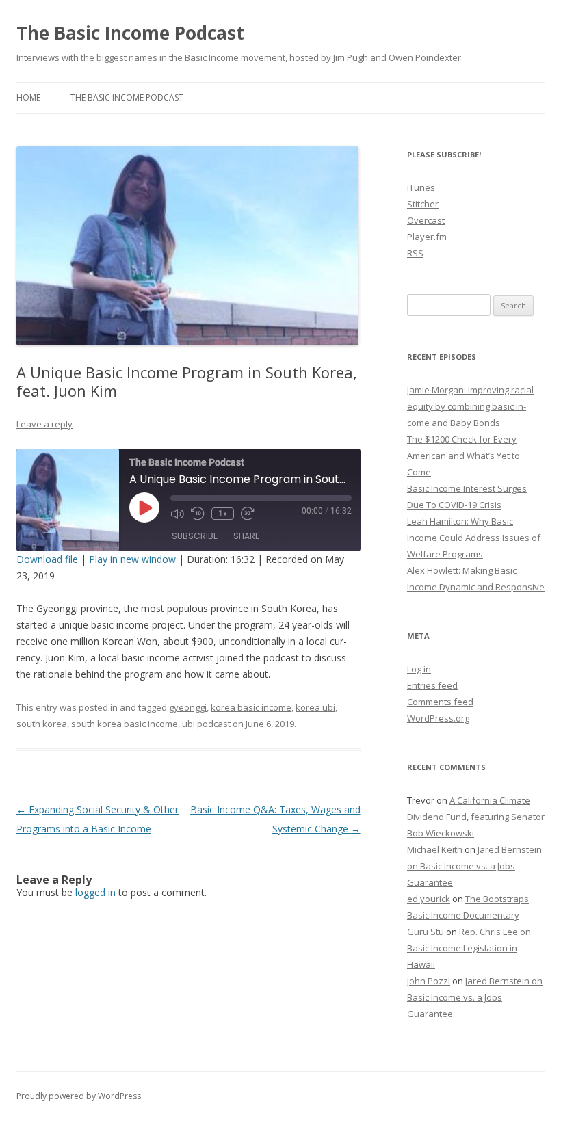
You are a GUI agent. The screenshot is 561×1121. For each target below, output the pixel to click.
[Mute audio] (177, 513)
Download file (47, 559)
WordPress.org (438, 718)
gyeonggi (188, 707)
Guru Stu (425, 931)
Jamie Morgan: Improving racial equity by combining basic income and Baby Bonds (470, 406)
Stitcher (423, 204)
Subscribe (195, 536)
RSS (415, 253)
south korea (41, 723)
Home (28, 97)
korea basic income (251, 707)
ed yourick (428, 899)
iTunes (421, 187)
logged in (95, 892)
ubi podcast (206, 723)
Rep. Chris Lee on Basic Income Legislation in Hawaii (469, 948)
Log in (419, 669)
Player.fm (427, 236)
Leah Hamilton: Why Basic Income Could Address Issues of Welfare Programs (473, 537)
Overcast (426, 220)
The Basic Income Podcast (130, 33)
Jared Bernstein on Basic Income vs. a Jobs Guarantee (474, 865)
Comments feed (440, 702)
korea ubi (315, 707)
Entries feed (432, 685)
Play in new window (132, 559)
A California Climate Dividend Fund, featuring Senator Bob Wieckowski (476, 816)
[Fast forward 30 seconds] (248, 513)
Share (246, 536)
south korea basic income (124, 723)
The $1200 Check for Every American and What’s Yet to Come (463, 455)
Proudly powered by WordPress (78, 1096)
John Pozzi (428, 981)
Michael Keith (434, 849)
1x (222, 513)
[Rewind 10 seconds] (198, 513)
